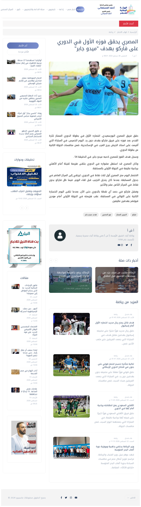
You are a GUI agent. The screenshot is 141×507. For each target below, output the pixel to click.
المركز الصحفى (7, 9)
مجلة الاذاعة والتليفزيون (34, 9)
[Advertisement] (88, 125)
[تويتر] (127, 245)
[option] (70, 280)
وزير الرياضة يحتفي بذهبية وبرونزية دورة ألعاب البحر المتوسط (115, 448)
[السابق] (51, 260)
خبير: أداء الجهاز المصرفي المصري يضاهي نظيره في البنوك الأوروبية (30, 98)
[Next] (27, 208)
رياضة (111, 32)
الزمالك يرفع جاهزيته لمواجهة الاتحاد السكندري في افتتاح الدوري (73, 276)
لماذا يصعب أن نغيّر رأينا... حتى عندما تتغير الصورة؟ (29, 352)
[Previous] (22, 208)
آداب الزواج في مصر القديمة (28, 372)
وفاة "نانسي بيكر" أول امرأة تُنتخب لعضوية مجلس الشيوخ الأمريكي (29, 116)
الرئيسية (80, 9)
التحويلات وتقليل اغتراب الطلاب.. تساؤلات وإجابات (25, 192)
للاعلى (132, 497)
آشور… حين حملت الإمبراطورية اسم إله (28, 310)
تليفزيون (51, 9)
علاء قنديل (83, 285)
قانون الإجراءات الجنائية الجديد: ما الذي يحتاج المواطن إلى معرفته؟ (29, 289)
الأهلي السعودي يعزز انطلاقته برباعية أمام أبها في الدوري (115, 406)
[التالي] (56, 260)
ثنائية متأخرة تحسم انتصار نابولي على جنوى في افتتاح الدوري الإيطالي (116, 365)
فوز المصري (106, 214)
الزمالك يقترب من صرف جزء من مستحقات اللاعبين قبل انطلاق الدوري (119, 276)
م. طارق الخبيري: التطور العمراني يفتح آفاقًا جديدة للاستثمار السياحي (30, 133)
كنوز (18, 9)
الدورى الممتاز (121, 214)
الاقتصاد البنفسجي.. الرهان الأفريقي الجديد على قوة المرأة (28, 331)
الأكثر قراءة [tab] (23, 52)
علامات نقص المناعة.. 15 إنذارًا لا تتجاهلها (29, 391)
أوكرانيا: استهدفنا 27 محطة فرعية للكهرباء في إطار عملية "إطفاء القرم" (28, 63)
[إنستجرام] (122, 245)
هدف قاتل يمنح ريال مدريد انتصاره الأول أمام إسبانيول (114, 324)
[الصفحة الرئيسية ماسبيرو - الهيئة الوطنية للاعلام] (113, 9)
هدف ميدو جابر (91, 214)
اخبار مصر (71, 9)
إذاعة (61, 9)
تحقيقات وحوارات (17, 170)
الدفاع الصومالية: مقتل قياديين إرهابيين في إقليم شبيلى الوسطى (30, 80)
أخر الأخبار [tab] (23, 46)
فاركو (134, 214)
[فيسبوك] (131, 245)
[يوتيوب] (119, 245)
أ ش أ (134, 55)
